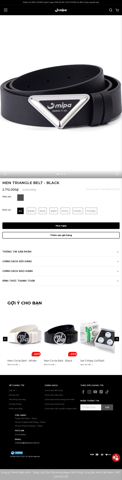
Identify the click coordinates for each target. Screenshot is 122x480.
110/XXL (91, 211)
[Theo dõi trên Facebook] (83, 392)
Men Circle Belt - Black (21, 360)
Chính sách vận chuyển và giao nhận (61, 408)
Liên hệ (12, 390)
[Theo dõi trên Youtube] (95, 392)
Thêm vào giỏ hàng (61, 235)
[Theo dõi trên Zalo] (101, 392)
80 (20, 211)
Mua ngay (61, 225)
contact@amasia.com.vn (27, 443)
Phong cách (14, 395)
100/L (65, 211)
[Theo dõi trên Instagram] (89, 392)
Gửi (107, 407)
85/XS (31, 211)
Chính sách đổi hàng (54, 390)
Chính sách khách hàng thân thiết (59, 399)
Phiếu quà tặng (15, 408)
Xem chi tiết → (13, 364)
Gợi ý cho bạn (24, 302)
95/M (54, 211)
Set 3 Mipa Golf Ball (56, 360)
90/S (43, 211)
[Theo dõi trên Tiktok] (107, 392)
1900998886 (20, 434)
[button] (5, 174)
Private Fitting (15, 404)
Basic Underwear (91, 360)
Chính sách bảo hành (54, 395)
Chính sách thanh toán (55, 404)
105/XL (78, 211)
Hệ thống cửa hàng (17, 399)
